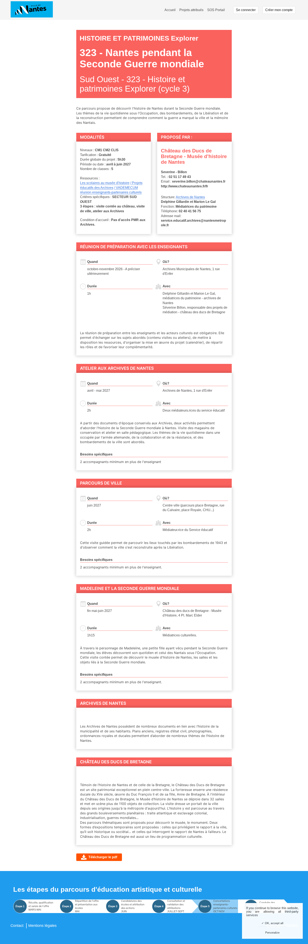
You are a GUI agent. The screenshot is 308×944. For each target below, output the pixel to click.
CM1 (98, 150)
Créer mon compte (279, 10)
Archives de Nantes (190, 197)
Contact (16, 926)
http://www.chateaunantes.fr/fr (184, 186)
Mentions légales (42, 926)
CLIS (115, 150)
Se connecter (246, 10)
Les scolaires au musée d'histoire (104, 183)
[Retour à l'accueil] (31, 10)
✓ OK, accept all (272, 923)
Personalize (272, 932)
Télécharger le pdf (102, 857)
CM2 (106, 150)
